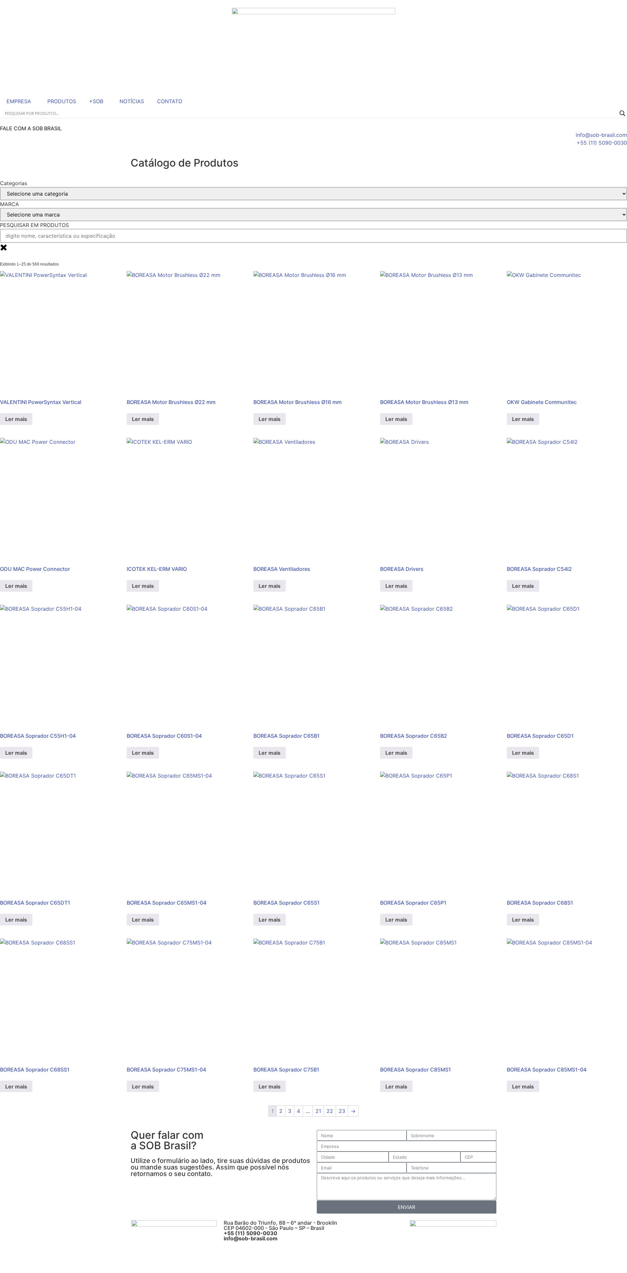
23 (342, 1111)
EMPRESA (19, 101)
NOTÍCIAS (132, 101)
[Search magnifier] (622, 113)
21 (318, 1111)
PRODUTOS (61, 101)
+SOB (96, 101)
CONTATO (169, 101)
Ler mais (16, 419)
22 (330, 1111)
